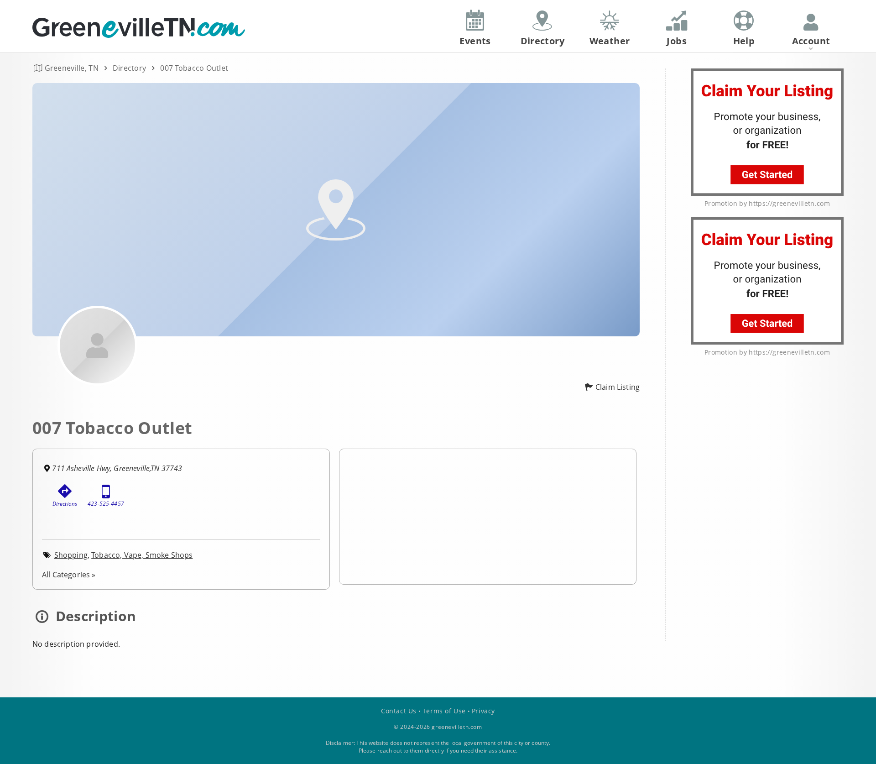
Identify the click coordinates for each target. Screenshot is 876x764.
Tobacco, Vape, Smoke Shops (142, 555)
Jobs (677, 41)
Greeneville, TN (72, 68)
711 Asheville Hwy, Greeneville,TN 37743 (117, 468)
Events (474, 41)
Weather (609, 41)
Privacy (483, 710)
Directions (65, 504)
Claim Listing (617, 387)
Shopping (71, 555)
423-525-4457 (106, 504)
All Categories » (69, 575)
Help (744, 41)
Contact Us (399, 710)
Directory (129, 68)
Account (811, 41)
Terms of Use (444, 710)
